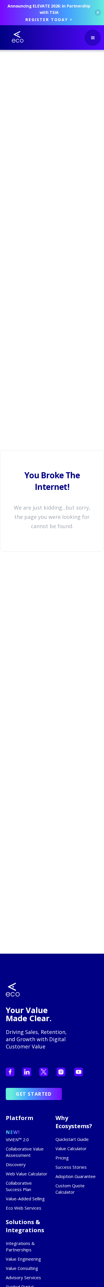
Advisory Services (23, 1277)
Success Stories (71, 1167)
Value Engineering (23, 1259)
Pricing (62, 1158)
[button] (93, 38)
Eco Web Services (23, 1208)
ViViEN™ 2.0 (17, 1139)
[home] (13, 37)
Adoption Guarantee (75, 1176)
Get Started (34, 1094)
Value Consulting (22, 1268)
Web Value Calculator (26, 1174)
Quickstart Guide (72, 1139)
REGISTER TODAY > (49, 19)
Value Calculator (71, 1148)
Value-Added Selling (25, 1198)
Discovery (16, 1164)
